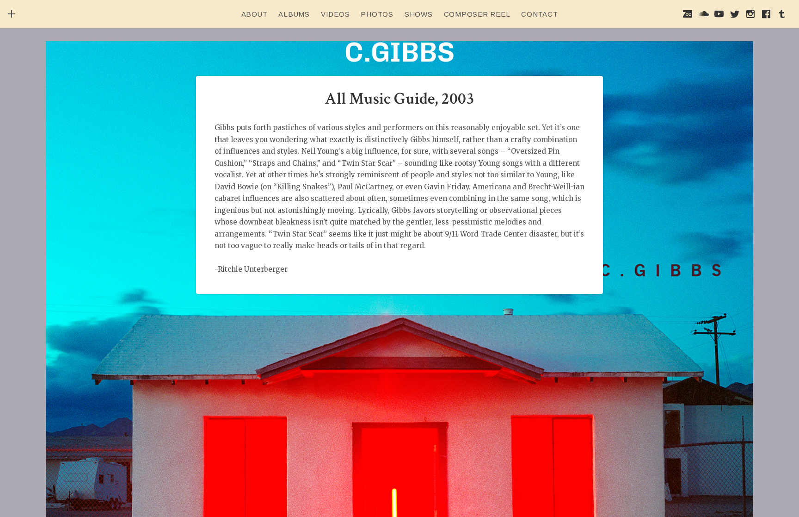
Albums (294, 14)
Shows (419, 14)
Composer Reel (477, 14)
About (254, 14)
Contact (539, 14)
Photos (377, 14)
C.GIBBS (399, 52)
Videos (335, 14)
